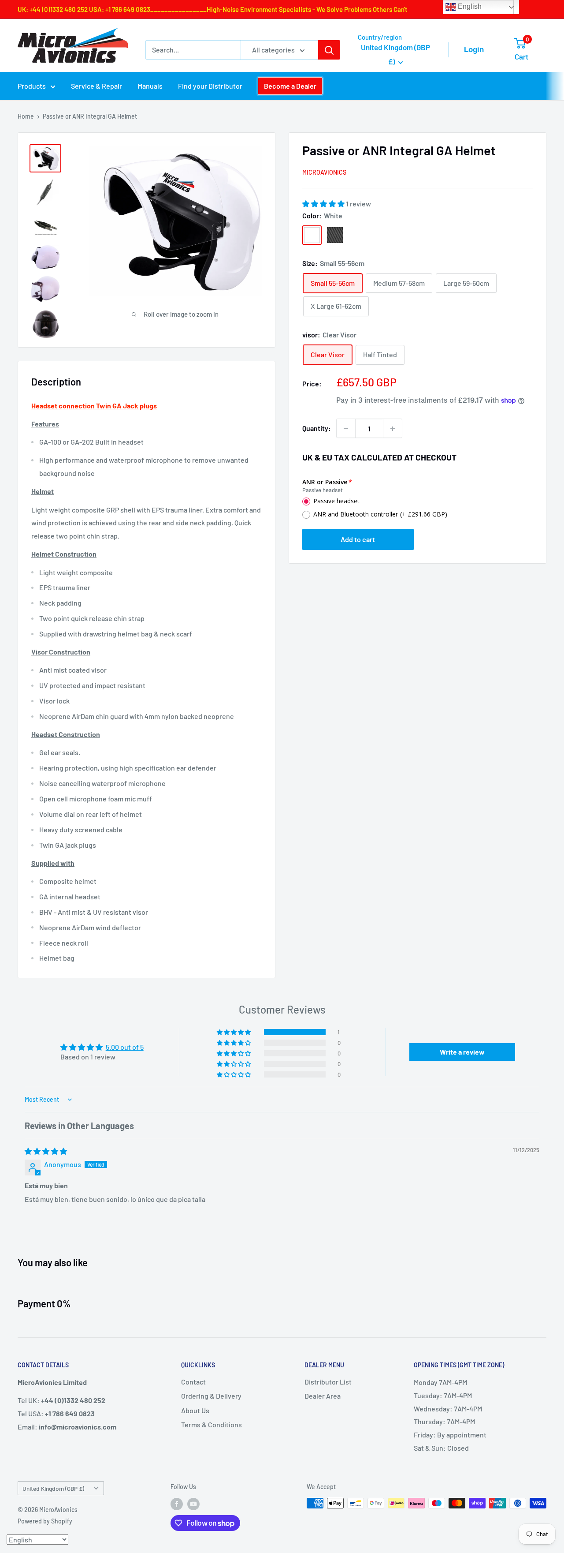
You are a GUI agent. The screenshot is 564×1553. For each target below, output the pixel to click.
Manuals (150, 86)
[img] (46, 1151)
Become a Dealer (290, 86)
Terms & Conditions (211, 1424)
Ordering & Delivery (211, 1396)
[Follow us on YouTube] (193, 1504)
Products (32, 86)
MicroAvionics (324, 172)
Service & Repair (96, 86)
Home (26, 116)
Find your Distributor (210, 86)
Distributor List (328, 1381)
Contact (193, 1381)
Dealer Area (322, 1396)
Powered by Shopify (45, 1521)
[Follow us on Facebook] (177, 1504)
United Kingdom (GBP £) (53, 1488)
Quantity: (316, 428)
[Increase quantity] (392, 428)
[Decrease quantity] (346, 428)
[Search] (329, 50)
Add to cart (358, 539)
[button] (324, 204)
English (469, 6)
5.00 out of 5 (125, 1047)
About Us (195, 1410)
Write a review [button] (462, 1052)
